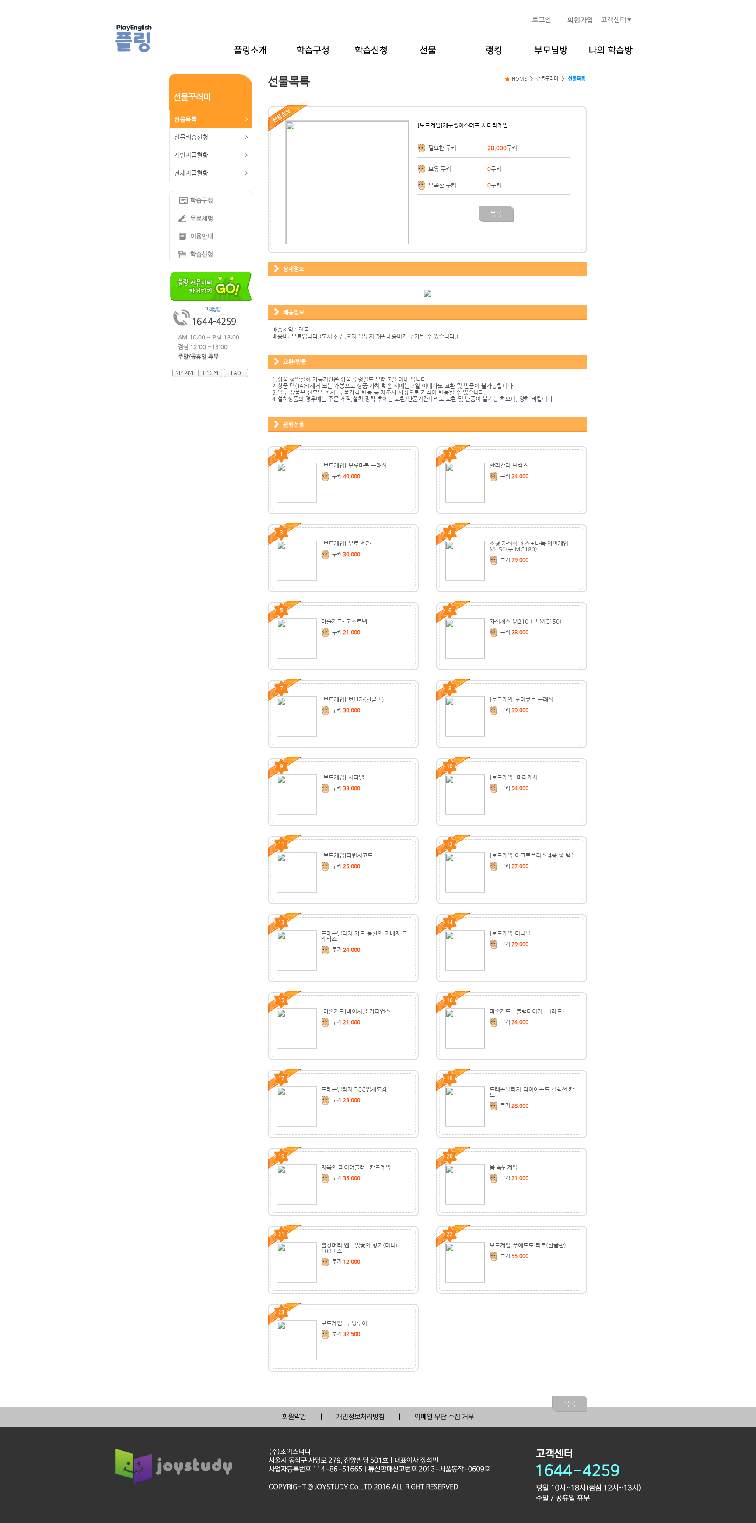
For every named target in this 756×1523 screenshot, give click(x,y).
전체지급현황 (191, 173)
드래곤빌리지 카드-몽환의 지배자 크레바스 (364, 936)
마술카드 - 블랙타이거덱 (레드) (527, 1011)
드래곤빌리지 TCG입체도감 (354, 1089)
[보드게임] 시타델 (342, 777)
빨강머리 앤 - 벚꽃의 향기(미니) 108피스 (359, 1248)
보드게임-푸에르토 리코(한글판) (528, 1245)
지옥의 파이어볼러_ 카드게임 (356, 1167)
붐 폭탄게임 (504, 1167)
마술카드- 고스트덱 (344, 621)
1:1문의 (210, 373)
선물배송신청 (191, 137)
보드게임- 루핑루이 (344, 1323)
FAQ (236, 373)
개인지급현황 (191, 155)
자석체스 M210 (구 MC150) (526, 621)
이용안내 (201, 236)
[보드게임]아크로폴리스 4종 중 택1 (532, 855)
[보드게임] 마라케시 (514, 777)
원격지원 (184, 373)
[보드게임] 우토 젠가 (346, 543)
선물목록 (185, 119)
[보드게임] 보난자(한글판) (352, 699)
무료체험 (201, 218)
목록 (496, 213)
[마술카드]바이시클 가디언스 (355, 1011)
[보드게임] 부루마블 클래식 (354, 465)
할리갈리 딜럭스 (509, 465)
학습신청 (201, 254)
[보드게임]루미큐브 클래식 (521, 699)
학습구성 (201, 200)
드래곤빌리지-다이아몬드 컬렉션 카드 (532, 1092)
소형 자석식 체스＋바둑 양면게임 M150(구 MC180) (529, 546)
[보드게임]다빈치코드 (347, 855)
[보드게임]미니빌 (510, 933)
